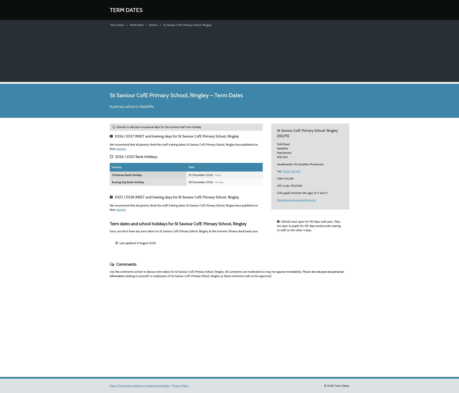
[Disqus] (229, 326)
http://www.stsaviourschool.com (296, 200)
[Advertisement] (229, 57)
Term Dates (126, 9)
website (121, 149)
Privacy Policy (180, 385)
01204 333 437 (291, 171)
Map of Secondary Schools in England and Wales (140, 385)
